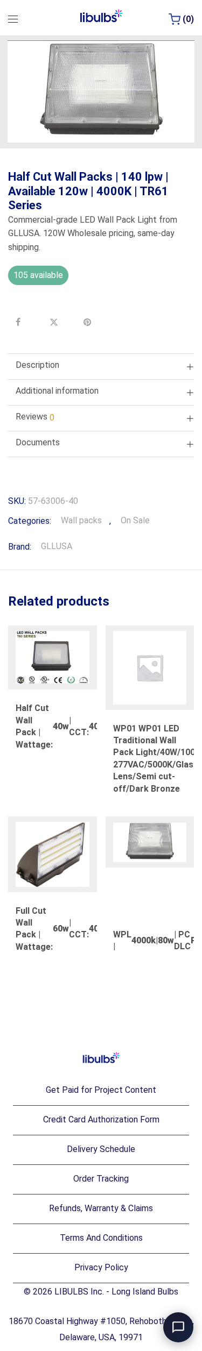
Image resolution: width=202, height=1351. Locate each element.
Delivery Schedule (101, 1149)
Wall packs (81, 520)
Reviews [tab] (35, 417)
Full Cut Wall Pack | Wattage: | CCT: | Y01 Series (78, 929)
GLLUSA (56, 546)
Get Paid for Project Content (101, 1090)
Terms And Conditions (101, 1238)
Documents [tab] (38, 442)
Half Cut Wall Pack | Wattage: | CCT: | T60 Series (78, 726)
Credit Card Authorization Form (101, 1119)
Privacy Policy (101, 1267)
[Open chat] (178, 1327)
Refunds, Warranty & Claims (101, 1208)
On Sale (135, 520)
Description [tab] (37, 365)
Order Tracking (101, 1179)
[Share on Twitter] (55, 322)
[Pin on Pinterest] (89, 322)
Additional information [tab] (57, 391)
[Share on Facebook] (21, 322)
